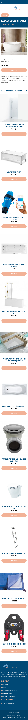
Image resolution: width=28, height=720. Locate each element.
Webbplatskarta (20, 717)
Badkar (15, 59)
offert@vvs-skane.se (22, 2)
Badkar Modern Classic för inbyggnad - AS (14, 406)
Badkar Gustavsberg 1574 (14, 172)
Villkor (19, 715)
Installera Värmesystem (8, 696)
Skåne (3, 2)
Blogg (9, 715)
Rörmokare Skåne (7, 693)
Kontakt (14, 715)
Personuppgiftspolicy (9, 717)
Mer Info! (14, 70)
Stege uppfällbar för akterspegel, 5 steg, (14, 553)
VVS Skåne (5, 684)
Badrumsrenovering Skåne (9, 690)
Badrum (10, 59)
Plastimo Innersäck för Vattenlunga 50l (14, 599)
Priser (5, 15)
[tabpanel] (14, 42)
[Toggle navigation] (3, 8)
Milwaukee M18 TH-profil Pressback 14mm (14, 644)
